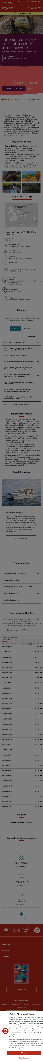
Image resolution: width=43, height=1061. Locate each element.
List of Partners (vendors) (17, 1048)
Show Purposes (24, 1058)
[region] (21, 1036)
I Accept (24, 1053)
